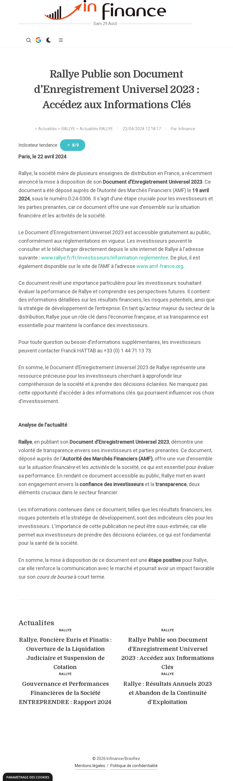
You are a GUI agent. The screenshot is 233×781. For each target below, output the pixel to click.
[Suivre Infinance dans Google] (38, 40)
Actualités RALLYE (96, 128)
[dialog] (28, 777)
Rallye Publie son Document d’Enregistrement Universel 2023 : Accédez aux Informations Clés (167, 653)
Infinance (186, 128)
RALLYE (68, 128)
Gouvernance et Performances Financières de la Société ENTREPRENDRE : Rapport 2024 (65, 693)
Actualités (47, 128)
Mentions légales (90, 765)
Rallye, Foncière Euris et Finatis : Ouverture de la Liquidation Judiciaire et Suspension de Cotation (65, 653)
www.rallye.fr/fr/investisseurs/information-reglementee (104, 258)
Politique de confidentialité (134, 765)
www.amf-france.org (159, 266)
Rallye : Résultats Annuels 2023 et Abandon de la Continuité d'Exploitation (167, 693)
